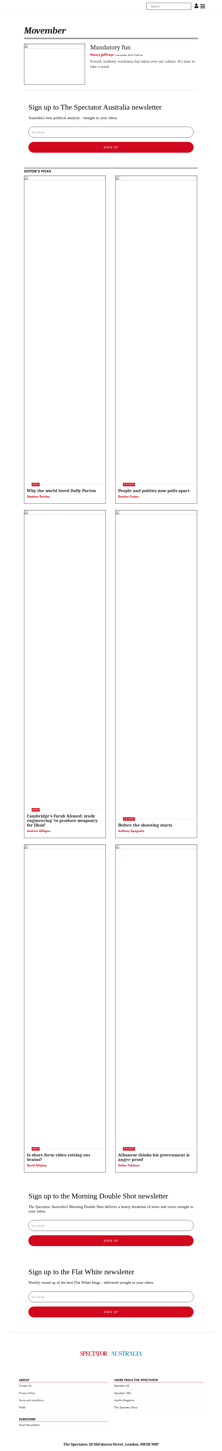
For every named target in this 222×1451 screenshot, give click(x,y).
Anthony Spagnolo (131, 831)
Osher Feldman (129, 1165)
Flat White (129, 484)
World (35, 484)
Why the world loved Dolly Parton (61, 490)
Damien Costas (128, 496)
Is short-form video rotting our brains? (59, 1157)
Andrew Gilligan (38, 831)
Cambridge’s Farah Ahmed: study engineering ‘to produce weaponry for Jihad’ (62, 820)
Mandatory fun (110, 47)
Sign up (111, 147)
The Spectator (111, 1353)
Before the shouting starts (145, 825)
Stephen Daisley (38, 496)
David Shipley (37, 1165)
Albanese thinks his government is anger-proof (153, 1157)
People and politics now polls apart (154, 490)
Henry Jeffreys (102, 54)
